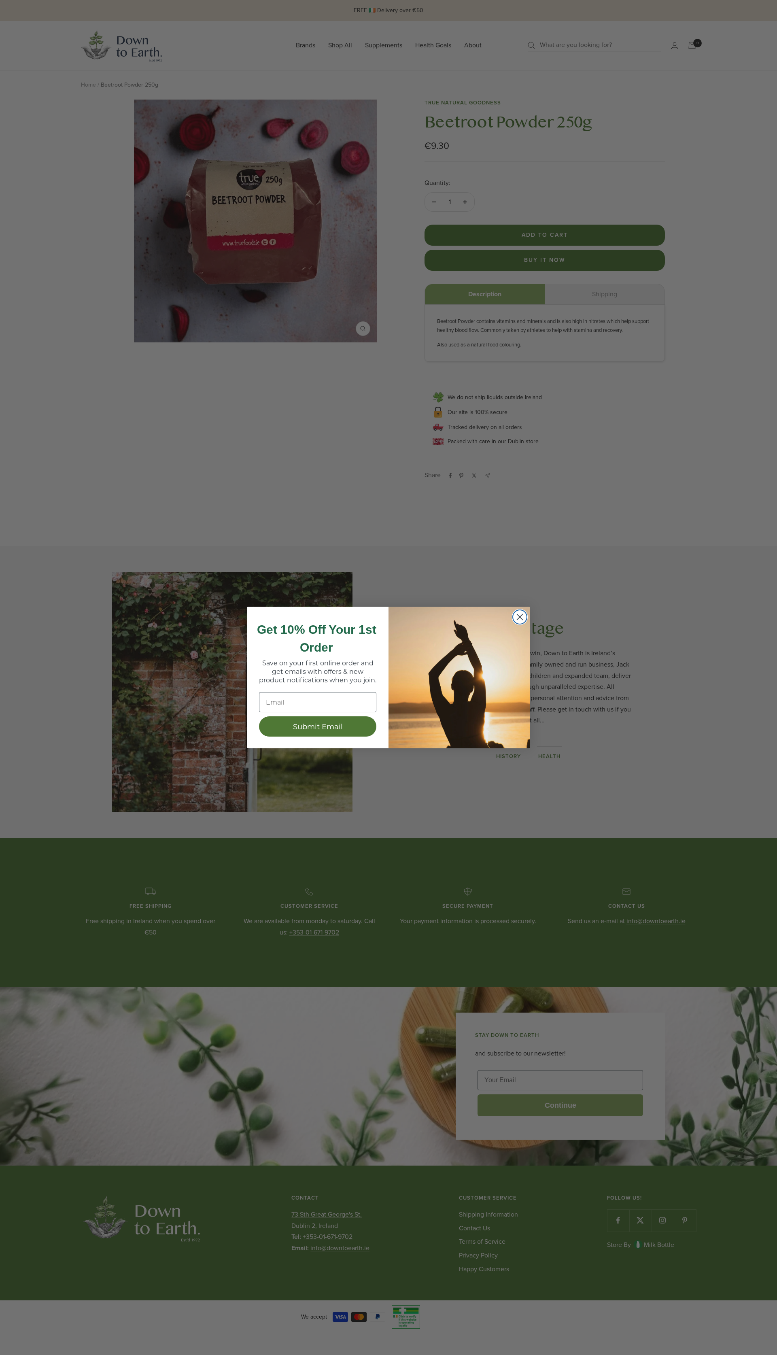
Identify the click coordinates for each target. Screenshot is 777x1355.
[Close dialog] (520, 617)
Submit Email (318, 726)
